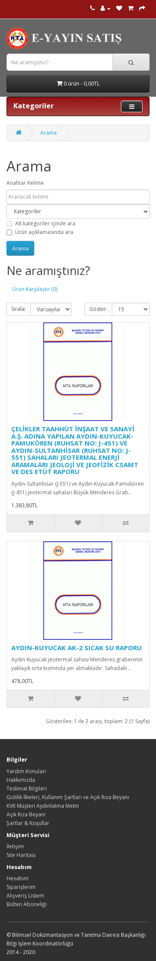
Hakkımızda (20, 780)
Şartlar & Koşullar (27, 823)
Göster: (98, 309)
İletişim (15, 846)
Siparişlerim (21, 887)
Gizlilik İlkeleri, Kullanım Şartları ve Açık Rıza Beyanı (67, 797)
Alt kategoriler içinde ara (45, 223)
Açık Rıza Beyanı (26, 814)
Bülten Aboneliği (26, 904)
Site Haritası (21, 855)
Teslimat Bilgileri (26, 788)
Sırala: (18, 309)
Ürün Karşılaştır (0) (34, 289)
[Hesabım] (105, 8)
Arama (48, 132)
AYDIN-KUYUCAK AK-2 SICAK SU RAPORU (76, 647)
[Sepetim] (130, 8)
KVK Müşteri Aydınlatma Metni (42, 805)
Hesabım (17, 878)
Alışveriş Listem (25, 895)
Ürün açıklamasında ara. (45, 232)
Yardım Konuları (26, 771)
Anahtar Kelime (25, 183)
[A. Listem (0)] (119, 8)
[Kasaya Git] (142, 8)
